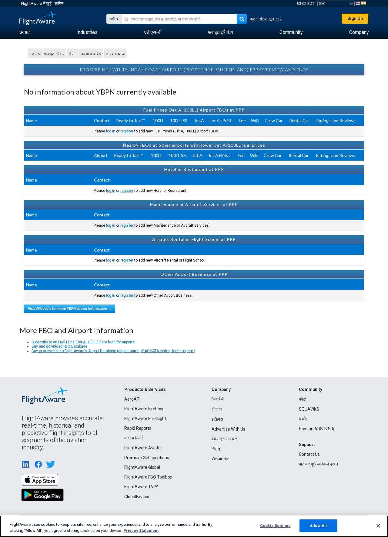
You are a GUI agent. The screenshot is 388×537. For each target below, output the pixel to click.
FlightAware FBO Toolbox (148, 477)
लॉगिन (59, 3)
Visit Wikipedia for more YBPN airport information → (69, 308)
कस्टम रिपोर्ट (133, 437)
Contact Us (309, 454)
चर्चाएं (303, 418)
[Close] (378, 525)
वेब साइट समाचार (224, 438)
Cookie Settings (275, 525)
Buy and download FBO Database (59, 346)
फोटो (302, 399)
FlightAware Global (142, 467)
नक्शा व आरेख (91, 54)
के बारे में (217, 399)
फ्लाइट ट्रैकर (54, 54)
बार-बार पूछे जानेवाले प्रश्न (318, 464)
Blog (216, 448)
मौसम (73, 54)
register (126, 131)
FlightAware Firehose (144, 408)
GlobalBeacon (137, 496)
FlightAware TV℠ (141, 486)
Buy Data (115, 54)
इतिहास (217, 419)
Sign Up (355, 18)
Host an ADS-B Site (317, 428)
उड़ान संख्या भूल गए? (266, 19)
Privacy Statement (141, 530)
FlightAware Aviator (143, 447)
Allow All (318, 525)
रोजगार (217, 409)
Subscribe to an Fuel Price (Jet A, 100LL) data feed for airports (83, 342)
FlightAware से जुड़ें (36, 3)
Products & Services (145, 389)
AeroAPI (132, 399)
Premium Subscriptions (146, 457)
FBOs (34, 54)
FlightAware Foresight (145, 418)
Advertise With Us (228, 429)
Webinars (220, 458)
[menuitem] (24, 32)
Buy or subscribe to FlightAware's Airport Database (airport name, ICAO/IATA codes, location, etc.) (113, 351)
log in (110, 131)
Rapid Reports (137, 428)
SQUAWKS (309, 409)
